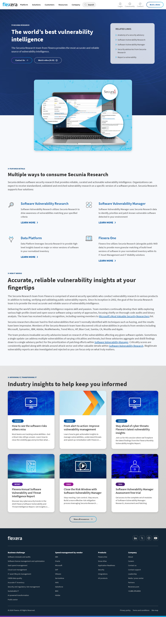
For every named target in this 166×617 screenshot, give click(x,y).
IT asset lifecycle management (19, 574)
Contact (140, 6)
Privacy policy (125, 610)
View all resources (81, 519)
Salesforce (59, 587)
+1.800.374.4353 (134, 591)
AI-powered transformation (18, 595)
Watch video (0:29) (46, 60)
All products (103, 578)
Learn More (28, 222)
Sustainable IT (13, 591)
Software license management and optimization (26, 561)
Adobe (57, 595)
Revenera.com (133, 587)
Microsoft (58, 565)
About (130, 557)
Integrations (103, 574)
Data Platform (31, 238)
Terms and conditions (141, 610)
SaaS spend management (17, 565)
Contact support (134, 569)
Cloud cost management (17, 569)
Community (130, 6)
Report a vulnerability (127, 57)
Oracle (57, 561)
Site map (154, 610)
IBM (56, 557)
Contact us (132, 565)
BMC (56, 591)
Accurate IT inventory (16, 582)
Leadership (132, 574)
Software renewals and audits (19, 557)
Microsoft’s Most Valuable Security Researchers (124, 316)
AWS (56, 582)
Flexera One (107, 238)
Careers (131, 561)
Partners (131, 582)
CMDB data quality (15, 578)
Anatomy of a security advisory (131, 35)
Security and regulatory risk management (24, 587)
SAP (56, 569)
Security (101, 569)
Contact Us (20, 60)
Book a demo (155, 4)
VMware (58, 574)
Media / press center (136, 578)
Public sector (13, 599)
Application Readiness (106, 565)
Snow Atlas (102, 561)
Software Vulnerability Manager (131, 44)
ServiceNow (59, 578)
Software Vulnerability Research (131, 39)
